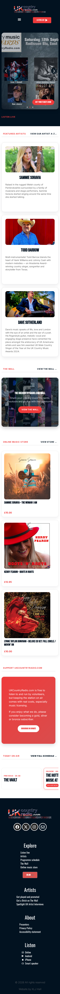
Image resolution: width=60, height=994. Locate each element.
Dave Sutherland (30, 322)
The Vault (10, 780)
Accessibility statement (30, 931)
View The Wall (46, 369)
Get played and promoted (27, 896)
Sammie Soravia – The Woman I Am (20, 502)
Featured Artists (14, 133)
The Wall (8, 369)
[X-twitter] (26, 827)
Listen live (25, 852)
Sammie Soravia (30, 177)
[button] (19, 19)
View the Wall (30, 409)
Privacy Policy (25, 928)
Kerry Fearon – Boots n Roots (19, 572)
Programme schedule (30, 859)
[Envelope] (43, 827)
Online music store (15, 442)
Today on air (11, 756)
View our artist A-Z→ (43, 133)
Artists (23, 856)
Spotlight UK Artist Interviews (30, 904)
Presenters (24, 924)
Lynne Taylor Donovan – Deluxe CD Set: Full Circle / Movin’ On (30, 643)
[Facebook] (17, 827)
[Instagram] (34, 827)
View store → (49, 442)
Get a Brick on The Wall (27, 900)
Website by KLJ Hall (30, 989)
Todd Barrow (30, 250)
